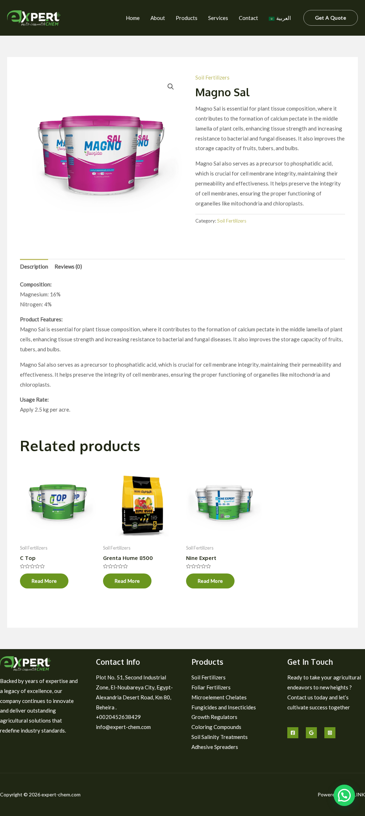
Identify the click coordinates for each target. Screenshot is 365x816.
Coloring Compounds (216, 727)
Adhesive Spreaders (214, 747)
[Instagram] (329, 732)
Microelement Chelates (219, 697)
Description (34, 266)
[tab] (34, 266)
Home (133, 18)
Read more (44, 581)
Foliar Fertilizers (211, 687)
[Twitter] (311, 732)
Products (186, 18)
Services (218, 18)
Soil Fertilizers (212, 77)
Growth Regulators (214, 717)
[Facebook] (292, 732)
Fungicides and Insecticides (223, 707)
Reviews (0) (68, 266)
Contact (248, 18)
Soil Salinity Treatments (219, 737)
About (157, 18)
